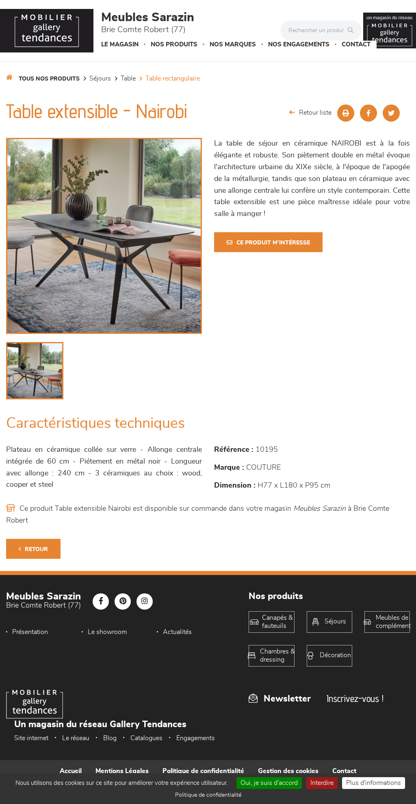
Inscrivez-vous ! (355, 698)
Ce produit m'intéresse (273, 243)
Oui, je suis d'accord (269, 783)
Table (128, 78)
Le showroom (107, 632)
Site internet (31, 738)
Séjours (100, 78)
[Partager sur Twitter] (391, 113)
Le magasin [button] (120, 44)
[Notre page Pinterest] (123, 601)
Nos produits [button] (174, 44)
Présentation (30, 632)
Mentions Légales (122, 771)
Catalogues (146, 738)
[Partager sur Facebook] (368, 113)
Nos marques (233, 44)
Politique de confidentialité (203, 771)
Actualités (177, 632)
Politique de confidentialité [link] (208, 795)
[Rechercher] (353, 30)
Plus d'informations (373, 783)
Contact (356, 44)
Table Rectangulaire (172, 78)
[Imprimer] (345, 113)
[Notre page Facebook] (101, 601)
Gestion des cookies (288, 771)
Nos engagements (298, 44)
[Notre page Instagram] (144, 601)
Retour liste (315, 112)
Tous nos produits (49, 79)
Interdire (322, 783)
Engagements (195, 738)
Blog (110, 738)
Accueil (71, 771)
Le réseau (75, 738)
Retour (36, 549)
